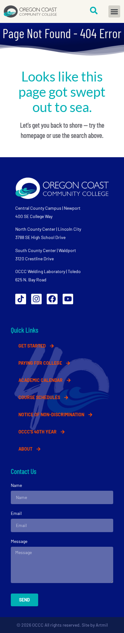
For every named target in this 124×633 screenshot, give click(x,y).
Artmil (102, 625)
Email (16, 513)
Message (19, 541)
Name (16, 485)
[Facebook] (52, 299)
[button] (114, 11)
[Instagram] (36, 299)
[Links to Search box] (94, 10)
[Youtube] (68, 299)
